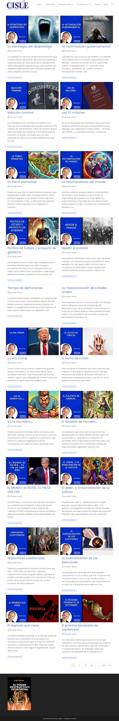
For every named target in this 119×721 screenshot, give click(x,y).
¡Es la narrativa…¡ (20, 422)
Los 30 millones (73, 113)
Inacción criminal (21, 113)
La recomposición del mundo (84, 182)
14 (104, 665)
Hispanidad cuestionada (26, 558)
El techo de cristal (75, 358)
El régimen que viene (23, 625)
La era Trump (17, 358)
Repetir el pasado (75, 248)
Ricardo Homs (16, 51)
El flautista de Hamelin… (79, 422)
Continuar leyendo (15, 77)
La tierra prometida (22, 182)
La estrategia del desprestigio (30, 46)
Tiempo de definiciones (25, 288)
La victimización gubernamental (86, 46)
